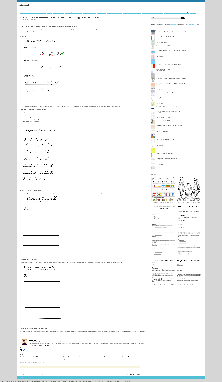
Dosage (70, 12)
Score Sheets (171, 12)
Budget (38, 12)
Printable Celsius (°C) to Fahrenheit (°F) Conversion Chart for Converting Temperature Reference (172, 31)
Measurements (42, 1)
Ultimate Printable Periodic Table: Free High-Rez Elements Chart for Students (169, 134)
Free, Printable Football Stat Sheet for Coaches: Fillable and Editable (167, 106)
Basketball (23, 12)
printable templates (191, 24)
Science (165, 12)
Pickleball (56, 1)
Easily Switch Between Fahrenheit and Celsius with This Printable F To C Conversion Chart (171, 50)
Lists (108, 12)
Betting (28, 12)
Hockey (94, 12)
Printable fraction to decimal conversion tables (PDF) (165, 36)
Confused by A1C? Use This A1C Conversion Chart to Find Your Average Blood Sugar (170, 125)
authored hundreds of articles (55, 341)
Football (75, 12)
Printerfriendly (24, 5)
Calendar (44, 12)
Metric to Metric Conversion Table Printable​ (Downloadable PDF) (167, 116)
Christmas (50, 12)
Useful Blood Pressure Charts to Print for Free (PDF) (165, 162)
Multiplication (49, 1)
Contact (67, 1)
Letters (104, 12)
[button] (163, 190)
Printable (150, 12)
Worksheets (193, 12)
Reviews (155, 12)
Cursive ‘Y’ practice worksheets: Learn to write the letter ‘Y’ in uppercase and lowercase (34, 356)
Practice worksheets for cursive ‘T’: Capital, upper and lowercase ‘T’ (73, 356)
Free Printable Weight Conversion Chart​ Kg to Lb (164, 55)
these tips (106, 262)
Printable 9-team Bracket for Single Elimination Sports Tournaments (167, 144)
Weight (187, 12)
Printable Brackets (159, 97)
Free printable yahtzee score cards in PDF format (164, 45)
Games (31, 1)
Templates (62, 1)
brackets (171, 24)
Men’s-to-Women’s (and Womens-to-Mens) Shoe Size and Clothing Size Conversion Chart (171, 78)
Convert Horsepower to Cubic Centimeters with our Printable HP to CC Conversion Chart (170, 83)
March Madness (114, 12)
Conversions (25, 1)
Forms (80, 12)
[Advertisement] (41, 102)
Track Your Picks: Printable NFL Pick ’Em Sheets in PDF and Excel (167, 130)
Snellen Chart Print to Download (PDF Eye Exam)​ (164, 120)
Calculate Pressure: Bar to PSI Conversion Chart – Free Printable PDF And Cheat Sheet (170, 59)
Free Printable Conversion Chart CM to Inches (163, 41)
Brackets (19, 1)
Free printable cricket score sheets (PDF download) (164, 92)
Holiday (99, 12)
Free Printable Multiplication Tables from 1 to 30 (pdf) (165, 139)
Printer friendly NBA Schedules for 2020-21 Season (134, 374)
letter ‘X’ (82, 331)
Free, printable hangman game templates (162, 167)
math (162, 24)
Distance (61, 12)
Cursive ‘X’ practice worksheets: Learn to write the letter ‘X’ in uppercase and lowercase (117, 356)
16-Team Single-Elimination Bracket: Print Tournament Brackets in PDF (168, 111)
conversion (174, 24)
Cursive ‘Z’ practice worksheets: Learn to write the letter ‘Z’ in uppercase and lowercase (33, 362)
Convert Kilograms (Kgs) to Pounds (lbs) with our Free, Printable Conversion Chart (170, 148)
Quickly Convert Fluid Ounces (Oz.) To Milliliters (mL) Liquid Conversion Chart (169, 64)
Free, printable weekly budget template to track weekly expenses (166, 158)
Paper (139, 12)
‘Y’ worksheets (88, 331)
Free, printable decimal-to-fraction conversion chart (164, 153)
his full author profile (45, 345)
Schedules (160, 12)
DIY (66, 12)
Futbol (85, 12)
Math (36, 1)
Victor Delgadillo (23, 19)
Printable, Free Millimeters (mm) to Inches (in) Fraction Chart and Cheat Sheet (169, 73)
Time (183, 12)
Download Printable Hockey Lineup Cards (163, 69)
